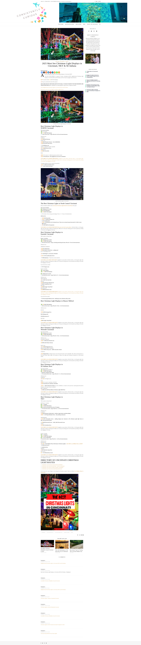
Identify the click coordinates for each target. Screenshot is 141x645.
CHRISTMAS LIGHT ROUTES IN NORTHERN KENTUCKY (52, 468)
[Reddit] (46, 72)
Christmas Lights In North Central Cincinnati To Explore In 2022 (53, 624)
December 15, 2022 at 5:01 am (45, 623)
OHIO (72, 532)
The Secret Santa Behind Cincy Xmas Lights (49, 633)
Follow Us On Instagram (66, 1)
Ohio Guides (78, 24)
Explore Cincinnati (60, 61)
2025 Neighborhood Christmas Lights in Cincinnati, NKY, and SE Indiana (54, 87)
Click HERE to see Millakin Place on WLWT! (74, 443)
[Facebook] (42, 72)
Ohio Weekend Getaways (56, 1)
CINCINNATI (43, 532)
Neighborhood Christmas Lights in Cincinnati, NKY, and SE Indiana (53, 563)
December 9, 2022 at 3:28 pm (45, 596)
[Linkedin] (48, 72)
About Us (42, 1)
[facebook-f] (95, 1)
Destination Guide (69, 24)
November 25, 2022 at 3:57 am (45, 561)
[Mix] (55, 72)
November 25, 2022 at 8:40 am (45, 570)
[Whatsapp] (57, 72)
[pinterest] (46, 643)
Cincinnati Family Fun (50, 532)
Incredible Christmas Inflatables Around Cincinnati (50, 580)
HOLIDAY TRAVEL (66, 532)
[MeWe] (53, 72)
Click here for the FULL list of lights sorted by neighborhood (52, 89)
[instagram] (98, 1)
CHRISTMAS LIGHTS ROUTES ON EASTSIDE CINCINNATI (52, 464)
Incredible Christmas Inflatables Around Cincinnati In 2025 (47, 550)
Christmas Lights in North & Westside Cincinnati (50, 607)
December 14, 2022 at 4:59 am (45, 614)
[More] (59, 72)
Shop (84, 24)
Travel (67, 61)
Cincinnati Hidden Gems (58, 532)
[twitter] (96, 1)
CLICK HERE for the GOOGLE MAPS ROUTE (49, 322)
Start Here (60, 24)
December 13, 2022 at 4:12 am (45, 605)
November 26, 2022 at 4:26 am (45, 579)
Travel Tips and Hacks (92, 24)
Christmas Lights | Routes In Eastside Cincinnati (50, 598)
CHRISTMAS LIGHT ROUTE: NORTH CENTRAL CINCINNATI (52, 467)
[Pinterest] (50, 72)
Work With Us (47, 1)
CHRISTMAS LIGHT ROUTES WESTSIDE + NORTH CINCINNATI (53, 466)
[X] (44, 72)
